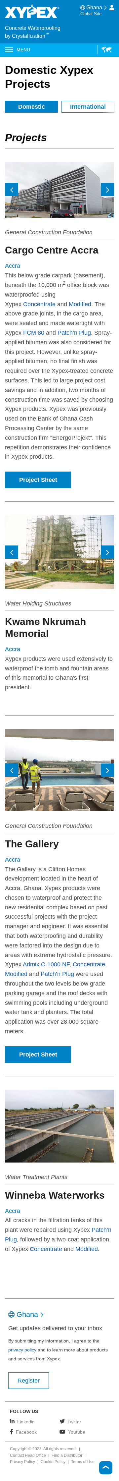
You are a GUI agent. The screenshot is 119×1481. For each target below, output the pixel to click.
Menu (23, 49)
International (88, 106)
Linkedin (26, 1421)
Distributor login (111, 7)
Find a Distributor (67, 1455)
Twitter (74, 1421)
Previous (11, 189)
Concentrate (39, 304)
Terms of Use (83, 1462)
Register (29, 1380)
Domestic (31, 106)
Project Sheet (38, 480)
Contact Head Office (28, 1455)
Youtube (76, 1431)
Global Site (90, 13)
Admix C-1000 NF (46, 964)
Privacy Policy (22, 1462)
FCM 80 (33, 332)
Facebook (26, 1431)
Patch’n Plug (74, 332)
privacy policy (22, 1349)
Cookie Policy (53, 1462)
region (105, 49)
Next (107, 189)
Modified (80, 304)
